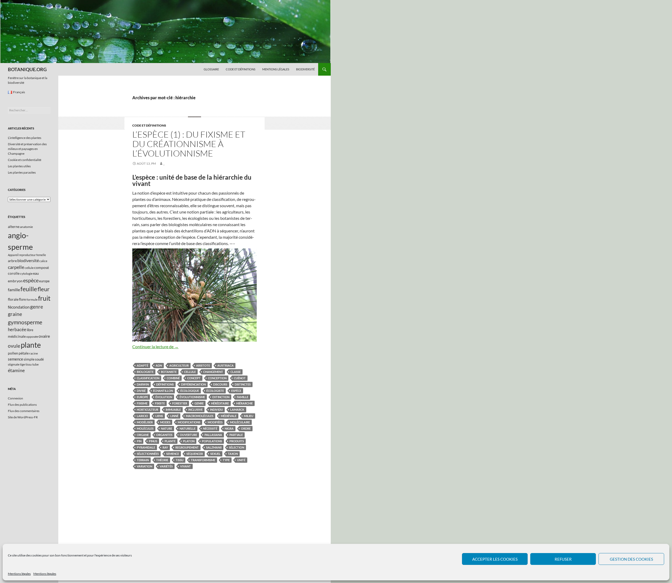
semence (172, 453)
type (226, 460)
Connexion (15, 398)
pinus (153, 441)
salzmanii (214, 447)
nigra (229, 428)
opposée (32, 337)
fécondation (19, 306)
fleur (44, 289)
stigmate (13, 364)
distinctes (243, 384)
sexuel (215, 453)
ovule (14, 346)
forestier (179, 403)
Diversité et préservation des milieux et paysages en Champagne (27, 148)
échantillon (163, 390)
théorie (162, 460)
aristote (203, 365)
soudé (39, 359)
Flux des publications (22, 405)
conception (217, 378)
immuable (173, 409)
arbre (12, 260)
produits (236, 441)
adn (159, 365)
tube (35, 364)
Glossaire (211, 69)
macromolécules (199, 416)
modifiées (215, 422)
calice (43, 261)
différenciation (193, 384)
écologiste (215, 390)
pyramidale (146, 447)
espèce (236, 390)
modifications (189, 422)
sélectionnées (148, 453)
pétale (24, 353)
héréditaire (220, 403)
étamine (16, 370)
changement (213, 371)
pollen (13, 353)
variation (144, 466)
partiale (236, 434)
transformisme (203, 460)
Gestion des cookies (631, 559)
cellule (190, 371)
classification (148, 378)
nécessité (210, 428)
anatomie (26, 226)
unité (241, 460)
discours (220, 384)
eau (36, 273)
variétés (166, 466)
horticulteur (147, 409)
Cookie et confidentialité (24, 160)
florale (13, 299)
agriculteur (179, 365)
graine (15, 314)
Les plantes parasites (22, 172)
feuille (28, 289)
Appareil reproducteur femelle (27, 255)
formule (32, 299)
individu (216, 409)
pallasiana (213, 434)
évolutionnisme (192, 397)
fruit (44, 298)
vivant (185, 466)
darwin (143, 384)
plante (170, 441)
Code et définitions (240, 69)
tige (22, 364)
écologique (189, 390)
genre (199, 403)
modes (165, 422)
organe (143, 434)
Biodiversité (305, 69)
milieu (248, 416)
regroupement (187, 447)
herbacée (17, 329)
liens (159, 416)
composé (41, 267)
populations (212, 441)
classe (235, 371)
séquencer (194, 453)
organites (164, 434)
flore (22, 299)
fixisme (142, 403)
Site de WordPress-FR (23, 417)
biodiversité (28, 260)
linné (174, 416)
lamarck (237, 409)
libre (30, 330)
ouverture (188, 434)
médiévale (229, 416)
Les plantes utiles (19, 166)
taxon (233, 453)
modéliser (145, 422)
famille (242, 397)
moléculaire (240, 422)
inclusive (195, 409)
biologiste (145, 371)
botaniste (169, 371)
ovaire (44, 336)
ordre (246, 428)
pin (139, 441)
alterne (13, 226)
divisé (141, 390)
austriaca (225, 365)
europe (142, 397)
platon (189, 441)
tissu (179, 460)
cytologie (26, 273)
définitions (165, 384)
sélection (236, 447)
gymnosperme (25, 322)
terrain (143, 460)
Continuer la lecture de (155, 346)
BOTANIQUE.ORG (27, 69)
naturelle (188, 428)
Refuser (563, 559)
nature (166, 428)
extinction (220, 397)
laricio (142, 416)
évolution (163, 397)
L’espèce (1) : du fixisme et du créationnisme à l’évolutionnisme (188, 144)
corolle (13, 273)
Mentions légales (19, 574)
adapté (142, 365)
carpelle (16, 267)
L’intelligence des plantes (24, 138)
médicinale (17, 336)
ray (165, 447)
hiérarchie (244, 403)
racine (33, 353)
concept (194, 378)
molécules (145, 428)
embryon (15, 281)
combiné (173, 378)
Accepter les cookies (495, 559)
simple (29, 359)
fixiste (160, 403)
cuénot (240, 378)
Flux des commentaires (23, 411)
